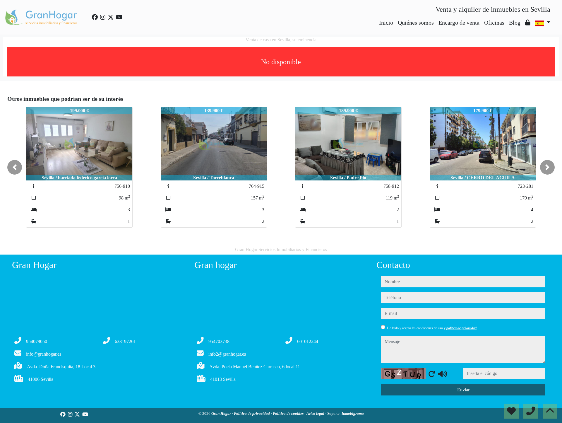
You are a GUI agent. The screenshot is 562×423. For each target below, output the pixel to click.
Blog (514, 22)
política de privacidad (461, 328)
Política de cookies (288, 413)
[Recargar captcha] (432, 374)
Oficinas (494, 22)
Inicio (386, 22)
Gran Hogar (221, 413)
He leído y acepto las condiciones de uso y (432, 328)
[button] (14, 167)
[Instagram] (102, 17)
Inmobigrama (353, 413)
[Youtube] (119, 17)
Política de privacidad (252, 413)
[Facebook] (95, 17)
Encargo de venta (458, 22)
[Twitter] (111, 17)
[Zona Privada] (528, 22)
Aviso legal (315, 413)
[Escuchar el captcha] (442, 374)
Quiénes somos (416, 22)
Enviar (463, 389)
